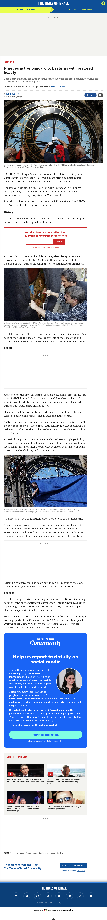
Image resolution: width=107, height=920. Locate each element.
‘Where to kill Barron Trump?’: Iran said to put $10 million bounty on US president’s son (25, 781)
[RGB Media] (48, 910)
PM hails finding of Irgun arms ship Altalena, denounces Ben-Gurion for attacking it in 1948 (65, 782)
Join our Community (26, 10)
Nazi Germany (43, 853)
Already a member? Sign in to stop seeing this (45, 741)
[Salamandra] (67, 910)
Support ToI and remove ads (81, 10)
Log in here (81, 870)
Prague (28, 853)
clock (35, 853)
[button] (103, 3)
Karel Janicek (12, 94)
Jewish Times (19, 853)
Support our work (46, 735)
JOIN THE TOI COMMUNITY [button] (73, 865)
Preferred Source (57, 87)
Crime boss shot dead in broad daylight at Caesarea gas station (65, 808)
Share (91, 95)
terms (57, 247)
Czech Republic (57, 853)
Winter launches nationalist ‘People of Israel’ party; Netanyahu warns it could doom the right (23, 809)
